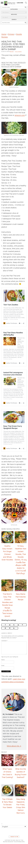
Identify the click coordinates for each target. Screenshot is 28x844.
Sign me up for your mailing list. (9, 656)
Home (3, 34)
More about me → (14, 746)
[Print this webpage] (2, 427)
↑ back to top (14, 836)
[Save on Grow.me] (2, 430)
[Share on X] (14, 625)
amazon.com (20, 115)
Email (2, 665)
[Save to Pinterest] (23, 625)
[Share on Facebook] (5, 625)
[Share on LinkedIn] (14, 628)
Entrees (11, 34)
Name (3, 659)
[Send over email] (5, 628)
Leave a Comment (18, 51)
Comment (4, 640)
